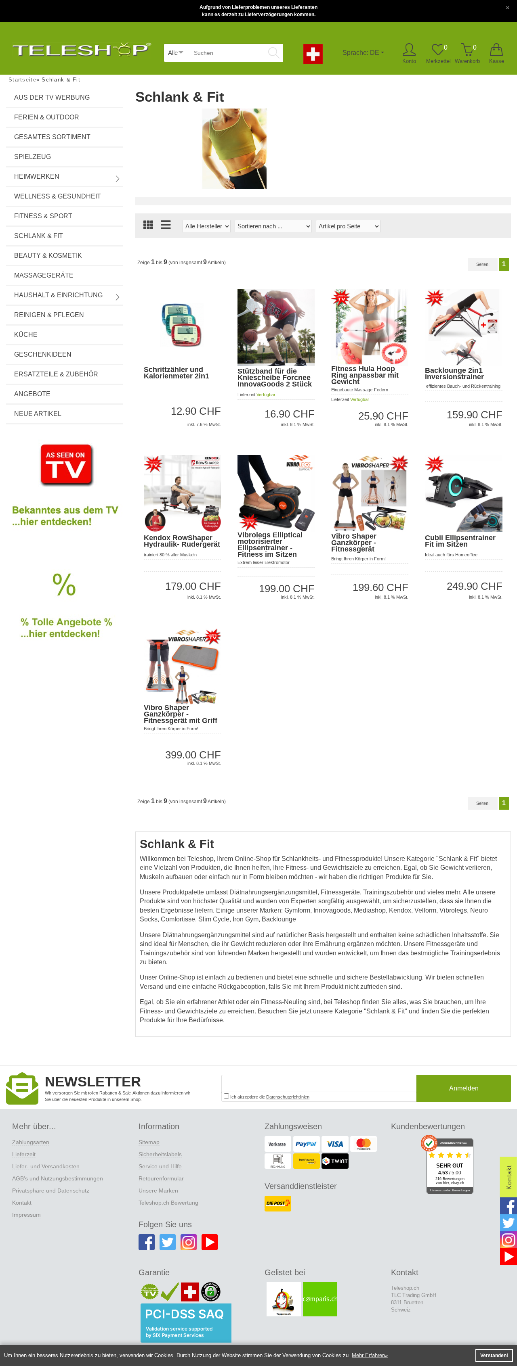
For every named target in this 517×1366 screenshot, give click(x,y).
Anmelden (464, 1088)
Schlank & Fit (38, 235)
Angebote (32, 394)
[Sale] (64, 614)
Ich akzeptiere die (269, 1096)
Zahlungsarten (30, 1142)
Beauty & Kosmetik (48, 255)
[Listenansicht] (166, 226)
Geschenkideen (42, 354)
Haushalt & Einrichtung (58, 295)
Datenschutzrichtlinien (287, 1096)
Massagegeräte (44, 275)
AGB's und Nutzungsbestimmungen (57, 1178)
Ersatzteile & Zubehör (56, 374)
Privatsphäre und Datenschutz (50, 1190)
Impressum (26, 1214)
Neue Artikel (37, 413)
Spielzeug (32, 156)
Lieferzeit (24, 1154)
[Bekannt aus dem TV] (64, 491)
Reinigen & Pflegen (49, 314)
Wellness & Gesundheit (57, 196)
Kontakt (22, 1202)
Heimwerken (36, 176)
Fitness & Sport (43, 216)
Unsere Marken (158, 1190)
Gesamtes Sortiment (52, 137)
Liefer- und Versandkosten (46, 1166)
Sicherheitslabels (160, 1154)
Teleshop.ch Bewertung (168, 1202)
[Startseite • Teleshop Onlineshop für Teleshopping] (81, 47)
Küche (26, 334)
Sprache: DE (361, 52)
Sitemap (149, 1142)
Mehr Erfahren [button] (368, 1355)
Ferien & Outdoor (46, 117)
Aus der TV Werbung (52, 97)
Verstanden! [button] (494, 1355)
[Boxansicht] (148, 226)
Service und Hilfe (160, 1166)
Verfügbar (265, 394)
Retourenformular (161, 1178)
